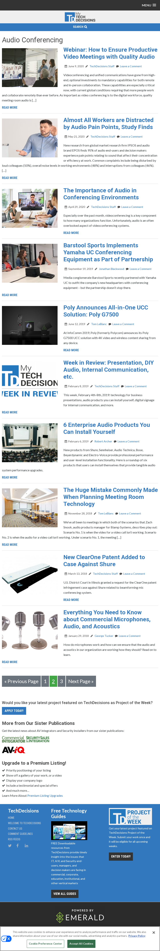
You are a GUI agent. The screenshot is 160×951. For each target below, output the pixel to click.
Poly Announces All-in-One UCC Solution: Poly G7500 (105, 311)
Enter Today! (121, 856)
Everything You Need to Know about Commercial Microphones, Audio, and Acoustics (107, 619)
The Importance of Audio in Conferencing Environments (101, 194)
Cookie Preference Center (45, 943)
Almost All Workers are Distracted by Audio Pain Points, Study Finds (108, 123)
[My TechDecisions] (80, 21)
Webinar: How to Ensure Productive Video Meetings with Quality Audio (110, 53)
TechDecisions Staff (101, 66)
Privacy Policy (136, 935)
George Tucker (103, 635)
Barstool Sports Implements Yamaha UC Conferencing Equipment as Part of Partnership (108, 252)
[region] (80, 938)
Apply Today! (14, 711)
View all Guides (64, 894)
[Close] (153, 932)
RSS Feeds (14, 839)
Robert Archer (103, 441)
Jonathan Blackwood (111, 268)
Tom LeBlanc (99, 324)
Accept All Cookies (81, 943)
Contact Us (15, 828)
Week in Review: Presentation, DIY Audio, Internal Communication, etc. (108, 369)
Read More (9, 107)
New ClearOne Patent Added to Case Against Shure (104, 560)
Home (11, 817)
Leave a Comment (131, 66)
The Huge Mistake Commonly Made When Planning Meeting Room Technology (110, 496)
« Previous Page (21, 681)
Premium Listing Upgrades (45, 795)
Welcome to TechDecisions (24, 823)
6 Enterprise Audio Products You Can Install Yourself (106, 428)
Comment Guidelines (20, 833)
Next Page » (81, 681)
